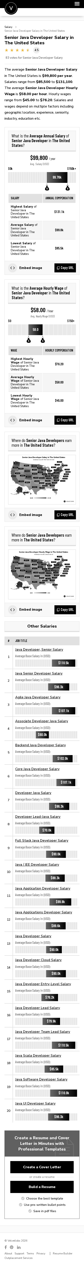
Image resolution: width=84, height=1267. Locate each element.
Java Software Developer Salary (41, 1079)
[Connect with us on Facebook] (5, 1247)
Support (19, 1253)
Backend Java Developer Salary (40, 745)
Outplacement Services (18, 1258)
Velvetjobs (11, 8)
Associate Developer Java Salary (41, 721)
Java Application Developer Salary (42, 888)
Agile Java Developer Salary (37, 697)
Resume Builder (62, 1253)
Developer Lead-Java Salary (37, 817)
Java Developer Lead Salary (37, 1008)
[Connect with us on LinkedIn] (19, 1247)
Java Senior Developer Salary (38, 673)
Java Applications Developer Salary (43, 912)
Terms (30, 1253)
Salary (8, 27)
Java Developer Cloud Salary (38, 960)
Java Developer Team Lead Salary (42, 1032)
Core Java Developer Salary (37, 769)
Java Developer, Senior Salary (39, 649)
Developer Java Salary (33, 793)
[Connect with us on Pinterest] (12, 1247)
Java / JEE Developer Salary (37, 864)
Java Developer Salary (33, 936)
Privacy (41, 1253)
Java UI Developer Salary (35, 1103)
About (8, 1253)
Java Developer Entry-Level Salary (43, 984)
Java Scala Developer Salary (38, 1055)
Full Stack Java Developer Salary (41, 840)
